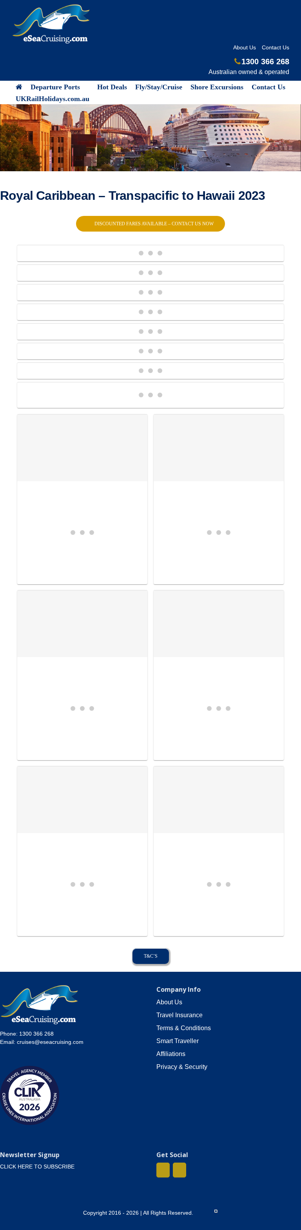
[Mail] (179, 1170)
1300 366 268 (265, 61)
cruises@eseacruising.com (50, 1042)
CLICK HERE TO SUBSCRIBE (37, 1166)
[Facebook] (163, 1170)
